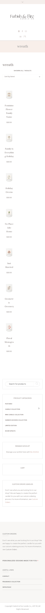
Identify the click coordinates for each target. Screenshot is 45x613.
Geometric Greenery (9, 303)
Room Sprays (10, 431)
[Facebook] (22, 31)
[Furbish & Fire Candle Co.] (22, 17)
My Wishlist (34, 452)
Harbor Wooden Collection (16, 420)
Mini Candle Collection (14, 415)
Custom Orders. (11, 549)
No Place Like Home (9, 228)
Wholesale (6, 587)
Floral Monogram (9, 342)
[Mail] (26, 31)
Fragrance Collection (11, 582)
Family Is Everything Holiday (9, 152)
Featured (8, 404)
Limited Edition (11, 425)
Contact (5, 576)
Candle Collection (12, 409)
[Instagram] (19, 31)
